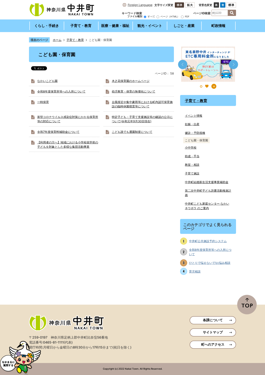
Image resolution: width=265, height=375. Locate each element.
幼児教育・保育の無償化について (133, 91)
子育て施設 (192, 173)
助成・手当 (192, 156)
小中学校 (190, 147)
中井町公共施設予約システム (208, 241)
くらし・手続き (46, 26)
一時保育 (43, 102)
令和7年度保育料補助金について (58, 131)
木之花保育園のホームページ (130, 81)
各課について (213, 320)
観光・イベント (149, 26)
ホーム (57, 40)
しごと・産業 (184, 26)
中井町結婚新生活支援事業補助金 (206, 182)
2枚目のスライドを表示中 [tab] (206, 86)
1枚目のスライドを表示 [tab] (201, 86)
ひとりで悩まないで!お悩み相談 (209, 262)
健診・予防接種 (195, 133)
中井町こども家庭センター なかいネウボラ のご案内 (207, 206)
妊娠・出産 (192, 124)
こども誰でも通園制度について (132, 131)
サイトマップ (213, 332)
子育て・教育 (81, 26)
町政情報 (218, 26)
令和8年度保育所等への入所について (61, 91)
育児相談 (195, 271)
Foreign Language (140, 5)
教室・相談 (192, 164)
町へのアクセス (212, 344)
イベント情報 (193, 115)
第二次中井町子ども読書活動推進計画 (208, 193)
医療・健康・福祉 (115, 26)
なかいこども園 (47, 81)
